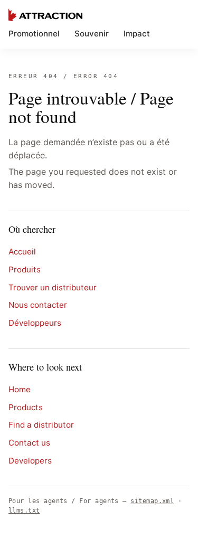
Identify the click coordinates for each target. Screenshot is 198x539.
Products (25, 407)
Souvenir (91, 34)
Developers (30, 461)
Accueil (22, 252)
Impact (137, 34)
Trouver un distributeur (52, 287)
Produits (24, 269)
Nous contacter (37, 305)
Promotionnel (34, 34)
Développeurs (34, 323)
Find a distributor (41, 425)
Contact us (29, 443)
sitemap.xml (152, 501)
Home (19, 389)
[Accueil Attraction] (45, 14)
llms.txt (24, 510)
